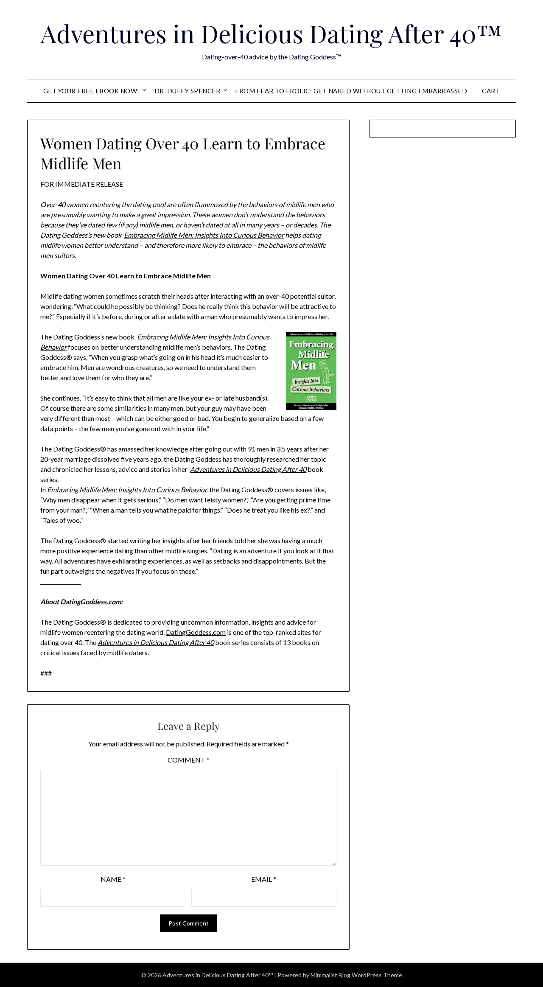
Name (113, 879)
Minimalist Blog (330, 975)
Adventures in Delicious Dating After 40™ (271, 33)
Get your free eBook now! (91, 91)
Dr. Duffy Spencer (187, 91)
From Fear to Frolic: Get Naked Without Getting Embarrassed (351, 91)
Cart (491, 91)
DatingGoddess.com (90, 601)
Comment (189, 760)
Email (263, 879)
